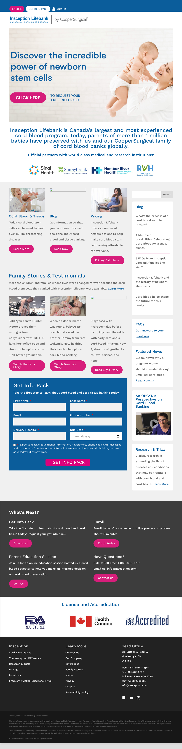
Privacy (69, 680)
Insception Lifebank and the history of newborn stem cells (152, 282)
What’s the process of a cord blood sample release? (152, 220)
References (72, 663)
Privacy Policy (29, 716)
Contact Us (72, 652)
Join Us (19, 583)
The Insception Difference (25, 658)
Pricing (13, 669)
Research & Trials (19, 663)
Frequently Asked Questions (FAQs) (30, 680)
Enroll (17, 8)
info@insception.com (134, 685)
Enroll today (106, 543)
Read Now (61, 249)
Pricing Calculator (107, 260)
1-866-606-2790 (129, 563)
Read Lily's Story (106, 369)
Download (21, 543)
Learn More (21, 249)
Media (69, 675)
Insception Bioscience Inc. (26, 738)
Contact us (105, 578)
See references (42, 716)
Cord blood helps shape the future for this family (152, 301)
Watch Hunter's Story (24, 365)
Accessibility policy (77, 692)
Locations (15, 675)
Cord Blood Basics (20, 652)
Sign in (61, 8)
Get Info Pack (38, 8)
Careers (70, 686)
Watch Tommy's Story (65, 366)
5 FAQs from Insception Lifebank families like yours (152, 263)
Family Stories (74, 669)
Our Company (73, 658)
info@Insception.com (121, 568)
